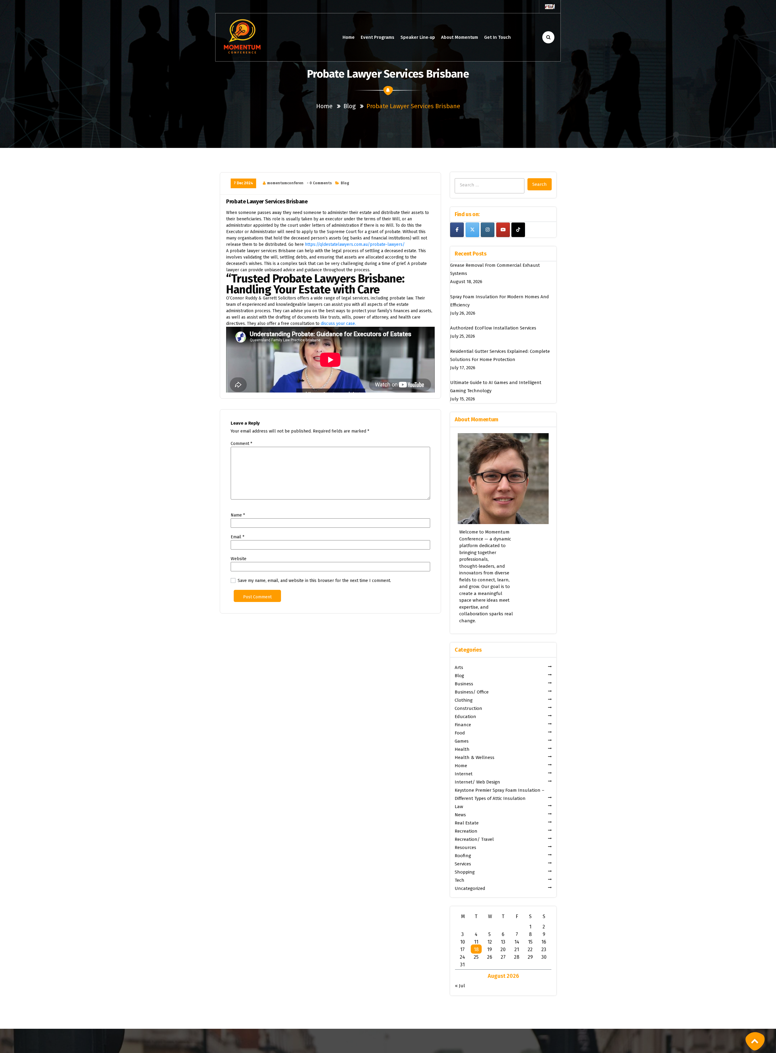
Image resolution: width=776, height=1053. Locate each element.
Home (349, 37)
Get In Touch (497, 37)
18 (476, 949)
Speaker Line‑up (417, 37)
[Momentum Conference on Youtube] (503, 229)
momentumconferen (285, 183)
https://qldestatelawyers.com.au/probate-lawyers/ (355, 244)
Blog (349, 106)
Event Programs (377, 37)
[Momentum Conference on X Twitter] (472, 229)
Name (238, 515)
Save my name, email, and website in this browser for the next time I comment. (314, 580)
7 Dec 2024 (243, 183)
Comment (241, 443)
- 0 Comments (319, 183)
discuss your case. (338, 323)
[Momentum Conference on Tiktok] (518, 229)
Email (237, 537)
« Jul (460, 985)
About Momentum (459, 37)
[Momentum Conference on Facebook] (457, 229)
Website (238, 558)
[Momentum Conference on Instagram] (487, 229)
